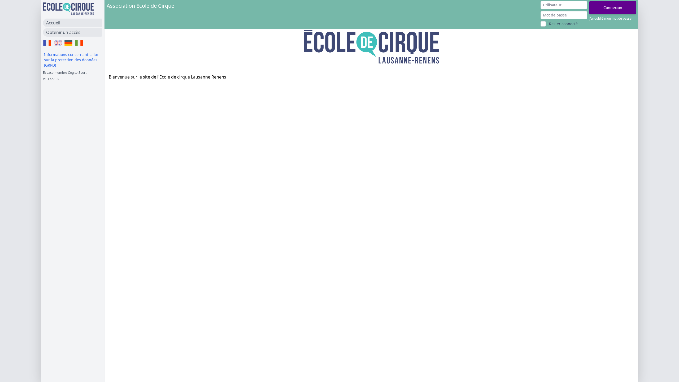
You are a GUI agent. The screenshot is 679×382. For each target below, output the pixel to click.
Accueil (53, 23)
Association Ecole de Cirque (140, 5)
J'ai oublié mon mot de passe (610, 18)
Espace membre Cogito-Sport (64, 72)
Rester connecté (563, 23)
